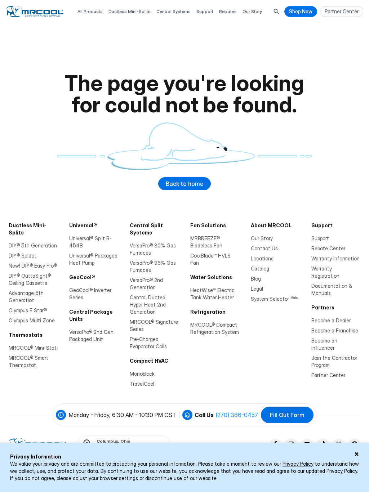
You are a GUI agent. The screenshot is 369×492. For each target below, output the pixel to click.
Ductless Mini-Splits (129, 11)
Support (204, 11)
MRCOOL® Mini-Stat (33, 348)
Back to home (184, 183)
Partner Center (328, 375)
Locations (262, 258)
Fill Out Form (287, 415)
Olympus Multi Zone (32, 320)
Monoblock (142, 374)
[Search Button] (276, 11)
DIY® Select (22, 255)
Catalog (260, 268)
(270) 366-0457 (237, 415)
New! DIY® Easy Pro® (33, 266)
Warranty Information (335, 258)
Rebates (228, 11)
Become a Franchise (334, 330)
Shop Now (300, 11)
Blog (256, 279)
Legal (257, 289)
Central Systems (173, 11)
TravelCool (142, 384)
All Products (90, 11)
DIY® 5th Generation (33, 245)
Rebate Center (328, 248)
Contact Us (264, 248)
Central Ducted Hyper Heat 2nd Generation (148, 304)
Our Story (252, 11)
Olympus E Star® (28, 310)
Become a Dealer (331, 320)
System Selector (274, 299)
